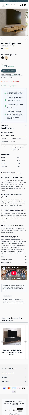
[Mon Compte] (22, 5)
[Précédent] (1, 38)
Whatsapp (23, 1)
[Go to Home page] (11, 5)
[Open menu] (3, 4)
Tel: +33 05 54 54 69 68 (15, 1)
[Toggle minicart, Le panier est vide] (25, 5)
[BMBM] (2, 57)
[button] (14, 369)
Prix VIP (11, 66)
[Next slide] (25, 342)
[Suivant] (26, 38)
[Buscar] (20, 5)
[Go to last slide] (2, 342)
